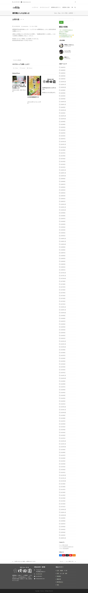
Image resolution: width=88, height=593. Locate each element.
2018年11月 (63, 241)
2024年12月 (63, 101)
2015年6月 (63, 358)
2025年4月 (63, 98)
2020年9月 (63, 178)
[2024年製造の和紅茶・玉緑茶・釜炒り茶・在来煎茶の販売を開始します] (19, 79)
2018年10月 (63, 244)
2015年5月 (63, 361)
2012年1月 (63, 472)
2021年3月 (63, 161)
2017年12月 (63, 272)
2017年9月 (63, 281)
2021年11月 (63, 144)
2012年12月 (63, 441)
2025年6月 (63, 93)
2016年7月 (63, 321)
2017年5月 (63, 292)
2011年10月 (63, 481)
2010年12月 (63, 509)
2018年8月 (63, 250)
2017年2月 (63, 301)
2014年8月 (63, 384)
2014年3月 (63, 398)
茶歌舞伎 (59, 576)
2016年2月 (63, 335)
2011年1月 (63, 506)
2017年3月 (63, 298)
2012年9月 (63, 449)
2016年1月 (63, 338)
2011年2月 (63, 503)
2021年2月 (63, 164)
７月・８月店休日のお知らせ (66, 30)
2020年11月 (63, 172)
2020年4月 (63, 192)
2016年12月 (63, 307)
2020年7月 (63, 184)
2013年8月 (63, 418)
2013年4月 (63, 429)
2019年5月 (63, 224)
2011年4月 (63, 498)
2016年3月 (63, 332)
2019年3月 (63, 230)
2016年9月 (63, 315)
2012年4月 (63, 463)
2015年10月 (63, 346)
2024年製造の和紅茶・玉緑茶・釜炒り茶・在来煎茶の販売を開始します (19, 86)
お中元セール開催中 (63, 31)
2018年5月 (63, 258)
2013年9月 (63, 415)
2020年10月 (63, 175)
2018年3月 (63, 264)
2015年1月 (63, 372)
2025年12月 (63, 81)
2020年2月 (63, 198)
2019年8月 (63, 215)
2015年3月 (63, 366)
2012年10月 (63, 446)
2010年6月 (63, 526)
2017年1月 (63, 304)
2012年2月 (63, 469)
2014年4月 (63, 395)
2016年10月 (63, 312)
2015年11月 (63, 344)
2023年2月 (63, 113)
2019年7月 (63, 218)
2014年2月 (63, 401)
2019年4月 (63, 227)
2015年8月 (63, 352)
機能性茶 (59, 579)
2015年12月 (63, 341)
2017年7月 (63, 287)
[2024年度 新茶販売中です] (34, 85)
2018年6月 (63, 255)
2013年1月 (63, 438)
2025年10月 (63, 87)
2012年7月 (63, 455)
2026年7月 (63, 67)
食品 (58, 584)
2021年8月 (63, 150)
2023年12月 (63, 110)
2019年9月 (63, 212)
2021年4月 (63, 158)
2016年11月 (63, 309)
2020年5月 (63, 190)
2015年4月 (63, 364)
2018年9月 (63, 247)
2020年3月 (63, 195)
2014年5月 (63, 392)
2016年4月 (63, 329)
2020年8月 (63, 181)
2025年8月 (63, 90)
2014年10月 (63, 378)
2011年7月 (63, 489)
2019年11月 (63, 207)
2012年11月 (63, 443)
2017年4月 (63, 295)
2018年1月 (63, 269)
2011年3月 (63, 501)
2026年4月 (63, 75)
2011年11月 (63, 478)
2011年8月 (63, 486)
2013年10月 (63, 412)
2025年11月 (63, 84)
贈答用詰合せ (60, 582)
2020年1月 (63, 201)
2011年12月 (63, 475)
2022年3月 (63, 133)
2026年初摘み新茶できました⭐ (66, 35)
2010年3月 (63, 535)
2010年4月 (63, 532)
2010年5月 (63, 529)
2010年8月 (63, 520)
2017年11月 (63, 275)
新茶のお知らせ (62, 33)
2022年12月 (63, 115)
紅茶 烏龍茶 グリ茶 (62, 570)
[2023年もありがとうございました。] (49, 80)
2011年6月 (63, 492)
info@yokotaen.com (40, 578)
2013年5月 (63, 426)
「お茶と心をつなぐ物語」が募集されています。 (24, 561)
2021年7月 (63, 153)
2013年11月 (63, 409)
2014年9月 (63, 381)
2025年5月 (63, 95)
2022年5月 (63, 127)
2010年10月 (63, 515)
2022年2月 (63, 135)
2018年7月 (63, 252)
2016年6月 (63, 324)
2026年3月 (63, 78)
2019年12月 (63, 204)
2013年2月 (63, 435)
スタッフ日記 (34, 26)
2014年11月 (63, 375)
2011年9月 (63, 483)
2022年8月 (63, 124)
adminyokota (25, 26)
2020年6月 (63, 187)
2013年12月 (63, 406)
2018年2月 (63, 267)
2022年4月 (63, 130)
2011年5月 (63, 495)
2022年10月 (63, 118)
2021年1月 (63, 167)
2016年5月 (63, 327)
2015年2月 (63, 369)
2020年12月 (63, 170)
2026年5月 (63, 73)
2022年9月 (63, 121)
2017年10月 (63, 278)
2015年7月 (63, 355)
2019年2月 (63, 232)
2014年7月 (63, 386)
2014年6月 (63, 389)
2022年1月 (63, 138)
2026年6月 (63, 70)
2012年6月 (63, 458)
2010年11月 (63, 512)
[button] (72, 7)
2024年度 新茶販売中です (33, 97)
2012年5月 (63, 461)
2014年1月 (63, 404)
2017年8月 (63, 284)
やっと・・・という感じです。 (67, 561)
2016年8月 (63, 318)
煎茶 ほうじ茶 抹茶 (62, 573)
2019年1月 (63, 235)
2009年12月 (63, 538)
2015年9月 (63, 349)
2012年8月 (63, 452)
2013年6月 (63, 424)
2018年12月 (63, 238)
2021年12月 (63, 141)
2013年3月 (63, 432)
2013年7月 (63, 421)
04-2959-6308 (39, 574)
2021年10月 (63, 147)
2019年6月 (63, 221)
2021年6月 (63, 155)
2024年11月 (63, 104)
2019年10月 (63, 210)
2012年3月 (63, 466)
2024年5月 (63, 107)
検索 (61, 22)
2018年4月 (63, 261)
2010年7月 (63, 523)
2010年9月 (63, 518)
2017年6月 (63, 289)
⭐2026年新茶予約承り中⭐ (65, 36)
